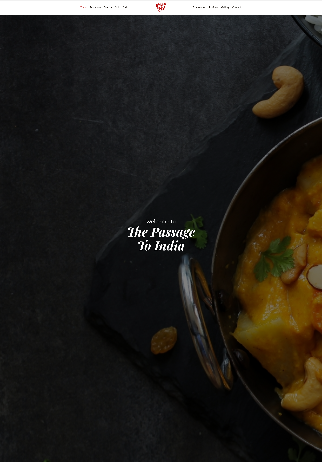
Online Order (122, 7)
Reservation (199, 7)
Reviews (213, 7)
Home (83, 7)
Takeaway (95, 7)
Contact (236, 7)
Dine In (108, 7)
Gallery (225, 7)
